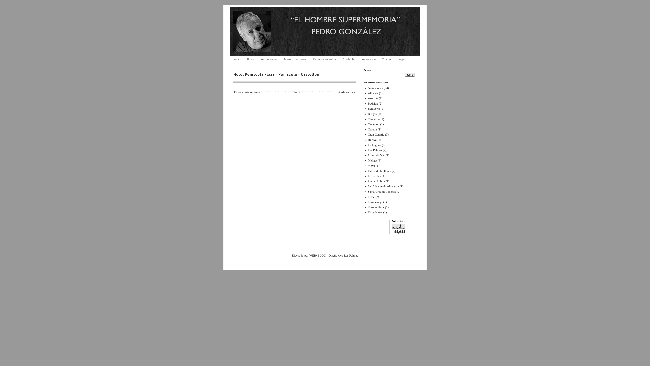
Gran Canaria (376, 134)
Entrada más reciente (247, 92)
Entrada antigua (345, 92)
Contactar (349, 59)
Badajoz (373, 103)
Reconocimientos (324, 59)
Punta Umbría (376, 181)
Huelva (372, 139)
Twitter (386, 59)
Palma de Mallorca (379, 171)
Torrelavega (375, 202)
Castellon (373, 124)
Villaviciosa (375, 212)
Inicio (237, 59)
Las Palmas (375, 150)
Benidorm (374, 108)
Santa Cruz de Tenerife (382, 191)
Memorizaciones (295, 59)
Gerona (372, 129)
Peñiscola (374, 176)
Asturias (373, 98)
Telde (371, 197)
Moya (371, 165)
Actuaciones (269, 59)
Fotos (251, 59)
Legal (401, 59)
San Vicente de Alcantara (383, 186)
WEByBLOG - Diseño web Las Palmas (333, 255)
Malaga (372, 160)
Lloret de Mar (376, 155)
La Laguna (374, 145)
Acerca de (369, 59)
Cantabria (374, 119)
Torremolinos (376, 207)
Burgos (372, 114)
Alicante (373, 93)
